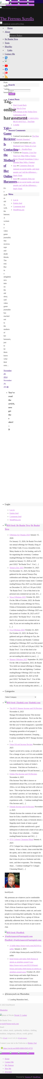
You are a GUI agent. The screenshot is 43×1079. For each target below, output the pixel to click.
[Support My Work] (30, 2)
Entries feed (17, 203)
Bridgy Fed (32, 1043)
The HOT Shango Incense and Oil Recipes (26, 708)
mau (14, 166)
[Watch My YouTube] (22, 2)
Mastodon (4, 1010)
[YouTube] (6, 65)
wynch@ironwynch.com (9, 1024)
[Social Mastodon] (6, 57)
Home (7, 1059)
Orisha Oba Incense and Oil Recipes (23, 774)
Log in (15, 200)
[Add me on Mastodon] (5, 1053)
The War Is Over (19, 108)
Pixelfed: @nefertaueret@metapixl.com (23, 940)
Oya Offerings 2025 (17, 630)
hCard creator (22, 1038)
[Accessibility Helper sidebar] (3, 3)
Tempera (28, 1077)
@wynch (8, 1072)
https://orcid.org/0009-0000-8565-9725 (18, 1048)
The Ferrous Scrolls (17, 18)
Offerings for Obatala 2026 (20, 535)
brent (15, 179)
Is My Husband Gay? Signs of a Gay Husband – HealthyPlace (24, 146)
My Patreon (9, 1065)
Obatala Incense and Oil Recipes (22, 807)
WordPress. (37, 1077)
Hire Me (8, 1069)
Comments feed (19, 206)
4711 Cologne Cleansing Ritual (21, 839)
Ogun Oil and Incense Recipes (21, 744)
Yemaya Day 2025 (17, 568)
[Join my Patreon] (14, 2)
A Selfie (16, 125)
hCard (5, 1038)
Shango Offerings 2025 (18, 659)
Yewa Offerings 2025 (18, 597)
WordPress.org (18, 210)
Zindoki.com (34, 702)
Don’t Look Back (20, 105)
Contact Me (9, 1062)
